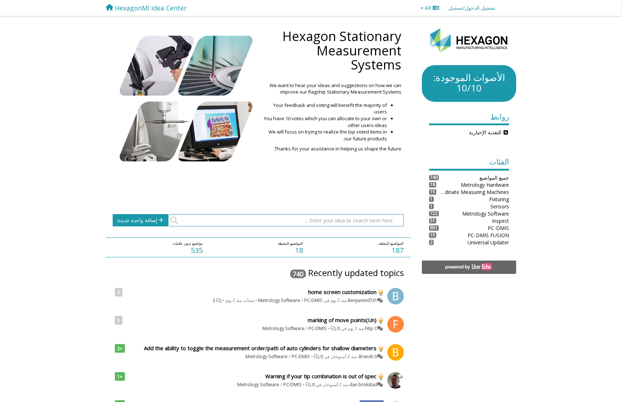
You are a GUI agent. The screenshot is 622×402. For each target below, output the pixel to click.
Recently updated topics (356, 273)
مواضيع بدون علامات (187, 243)
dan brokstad (363, 384)
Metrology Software (279, 300)
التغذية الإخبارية (485, 132)
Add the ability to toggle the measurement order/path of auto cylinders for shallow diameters (260, 348)
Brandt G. (367, 356)
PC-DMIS (313, 300)
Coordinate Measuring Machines (472, 192)
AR (428, 7)
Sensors (499, 206)
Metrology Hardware (485, 184)
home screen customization (342, 291)
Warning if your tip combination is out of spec (321, 376)
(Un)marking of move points (342, 320)
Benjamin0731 (362, 300)
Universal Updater (488, 242)
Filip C (371, 328)
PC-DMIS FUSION (488, 235)
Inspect (500, 220)
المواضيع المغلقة (391, 243)
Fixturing (499, 199)
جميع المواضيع (494, 177)
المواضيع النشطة (290, 243)
